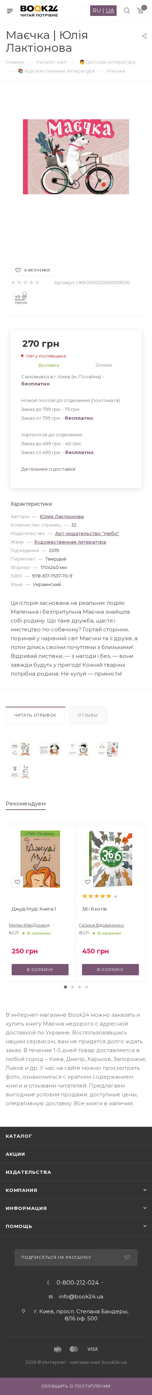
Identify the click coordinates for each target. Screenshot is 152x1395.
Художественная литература (70, 542)
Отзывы (88, 715)
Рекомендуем (26, 803)
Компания (21, 1190)
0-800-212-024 (78, 1283)
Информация (26, 1208)
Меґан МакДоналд (29, 925)
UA (110, 10)
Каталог (19, 1136)
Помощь (19, 1226)
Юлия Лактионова (62, 516)
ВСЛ (13, 932)
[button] (65, 986)
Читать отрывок (35, 715)
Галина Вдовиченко (101, 925)
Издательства (28, 1172)
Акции (15, 1154)
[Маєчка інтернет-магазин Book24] (76, 169)
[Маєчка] (20, 749)
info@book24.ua (81, 1296)
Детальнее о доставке (48, 469)
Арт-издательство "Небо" (87, 533)
